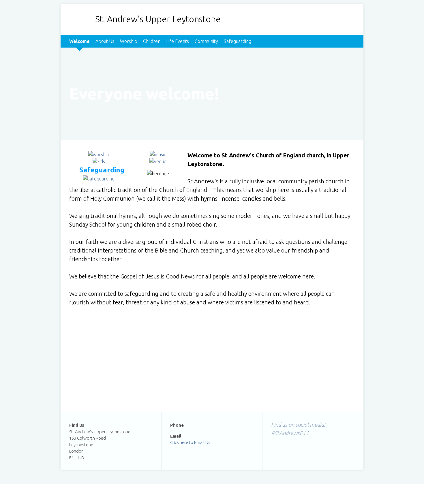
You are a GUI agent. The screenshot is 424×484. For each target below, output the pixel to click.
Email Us (202, 442)
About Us (104, 41)
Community (206, 41)
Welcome (79, 41)
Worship (128, 41)
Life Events (177, 41)
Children (151, 41)
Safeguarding (237, 41)
